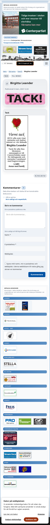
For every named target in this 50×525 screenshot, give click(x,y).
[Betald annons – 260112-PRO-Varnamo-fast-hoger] (10, 421)
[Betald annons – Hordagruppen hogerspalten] (10, 483)
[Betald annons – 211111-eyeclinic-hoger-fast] (10, 350)
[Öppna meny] (46, 63)
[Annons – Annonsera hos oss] (25, 306)
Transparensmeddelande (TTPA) (13, 43)
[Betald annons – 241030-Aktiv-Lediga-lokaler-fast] (10, 306)
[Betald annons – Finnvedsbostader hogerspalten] (10, 393)
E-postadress (10, 244)
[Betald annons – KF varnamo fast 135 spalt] (25, 455)
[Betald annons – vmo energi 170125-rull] (10, 455)
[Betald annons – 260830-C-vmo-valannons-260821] (25, 23)
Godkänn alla (31, 519)
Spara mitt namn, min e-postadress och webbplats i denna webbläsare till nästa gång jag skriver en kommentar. (24, 266)
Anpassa (41, 514)
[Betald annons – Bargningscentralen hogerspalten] (10, 378)
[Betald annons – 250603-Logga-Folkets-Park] (10, 321)
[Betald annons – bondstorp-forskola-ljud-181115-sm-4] (40, 50)
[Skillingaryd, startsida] (25, 63)
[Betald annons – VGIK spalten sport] (25, 469)
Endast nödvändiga (13, 519)
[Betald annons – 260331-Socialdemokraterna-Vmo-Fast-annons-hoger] (10, 437)
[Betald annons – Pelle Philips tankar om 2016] (25, 50)
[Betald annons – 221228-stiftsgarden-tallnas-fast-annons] (10, 335)
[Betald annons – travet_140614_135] (40, 421)
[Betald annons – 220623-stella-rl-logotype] (10, 364)
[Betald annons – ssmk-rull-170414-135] (10, 469)
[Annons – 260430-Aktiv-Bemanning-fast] (9, 50)
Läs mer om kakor (11, 514)
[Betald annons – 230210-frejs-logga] (10, 407)
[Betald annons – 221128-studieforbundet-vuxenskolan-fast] (25, 421)
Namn (8, 235)
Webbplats (9, 254)
